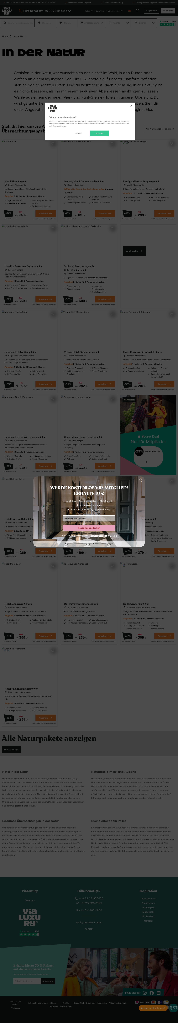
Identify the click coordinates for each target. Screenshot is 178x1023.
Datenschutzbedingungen (103, 544)
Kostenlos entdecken (89, 527)
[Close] (131, 106)
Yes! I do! (99, 133)
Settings (79, 133)
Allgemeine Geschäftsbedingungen (78, 544)
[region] (90, 121)
